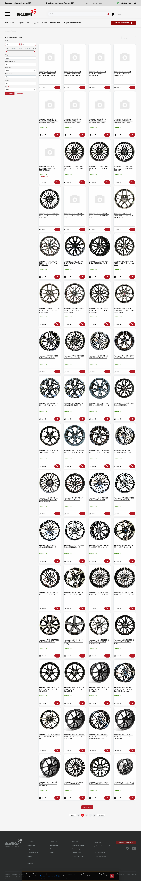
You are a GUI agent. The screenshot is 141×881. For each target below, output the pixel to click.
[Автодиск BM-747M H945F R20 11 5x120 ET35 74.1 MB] (100, 435)
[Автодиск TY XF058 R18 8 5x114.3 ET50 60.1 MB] (50, 341)
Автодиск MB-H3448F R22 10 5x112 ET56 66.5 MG (123, 451)
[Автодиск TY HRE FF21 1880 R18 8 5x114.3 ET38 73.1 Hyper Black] (50, 293)
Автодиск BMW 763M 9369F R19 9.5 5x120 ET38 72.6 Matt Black (74, 736)
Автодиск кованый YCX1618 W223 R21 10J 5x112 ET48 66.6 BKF (99, 215)
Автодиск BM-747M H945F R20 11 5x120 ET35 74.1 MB (99, 451)
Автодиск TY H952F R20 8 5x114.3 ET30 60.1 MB (73, 783)
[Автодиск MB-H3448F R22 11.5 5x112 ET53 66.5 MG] (100, 341)
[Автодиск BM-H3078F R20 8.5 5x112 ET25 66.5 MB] (75, 577)
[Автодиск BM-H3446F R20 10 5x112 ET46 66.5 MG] (75, 388)
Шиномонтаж (10, 23)
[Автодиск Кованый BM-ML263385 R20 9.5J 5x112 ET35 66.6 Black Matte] (50, 104)
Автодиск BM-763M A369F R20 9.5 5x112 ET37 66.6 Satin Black (123, 736)
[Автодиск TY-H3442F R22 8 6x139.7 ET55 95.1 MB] (75, 341)
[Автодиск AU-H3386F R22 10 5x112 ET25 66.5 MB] (50, 530)
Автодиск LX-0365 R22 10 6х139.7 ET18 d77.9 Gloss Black (73, 263)
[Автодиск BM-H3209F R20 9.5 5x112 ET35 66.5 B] (75, 483)
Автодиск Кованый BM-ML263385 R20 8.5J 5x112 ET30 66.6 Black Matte (123, 121)
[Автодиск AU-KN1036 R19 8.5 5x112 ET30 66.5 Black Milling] (75, 625)
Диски (36, 23)
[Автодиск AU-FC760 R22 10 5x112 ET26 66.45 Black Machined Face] (100, 625)
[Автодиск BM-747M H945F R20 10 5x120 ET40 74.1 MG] (75, 435)
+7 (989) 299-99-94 (128, 3)
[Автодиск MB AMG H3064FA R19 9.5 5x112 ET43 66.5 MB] (125, 577)
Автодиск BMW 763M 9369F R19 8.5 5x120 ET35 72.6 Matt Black (99, 689)
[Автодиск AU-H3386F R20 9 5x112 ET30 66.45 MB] (100, 483)
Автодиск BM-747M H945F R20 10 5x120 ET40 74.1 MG (74, 451)
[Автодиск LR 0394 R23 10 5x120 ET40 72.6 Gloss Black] (100, 767)
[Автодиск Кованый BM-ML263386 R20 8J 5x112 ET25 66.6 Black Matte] (100, 104)
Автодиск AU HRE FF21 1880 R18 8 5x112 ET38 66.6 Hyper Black (124, 215)
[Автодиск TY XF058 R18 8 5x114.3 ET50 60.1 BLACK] (100, 246)
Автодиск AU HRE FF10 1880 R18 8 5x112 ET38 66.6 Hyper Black (124, 310)
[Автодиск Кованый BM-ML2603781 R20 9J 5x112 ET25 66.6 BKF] (125, 56)
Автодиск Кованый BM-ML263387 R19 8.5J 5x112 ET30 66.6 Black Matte (48, 73)
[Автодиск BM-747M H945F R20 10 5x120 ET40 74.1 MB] (125, 341)
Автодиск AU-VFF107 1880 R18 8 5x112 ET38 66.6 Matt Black (124, 263)
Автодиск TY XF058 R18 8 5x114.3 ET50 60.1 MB (48, 357)
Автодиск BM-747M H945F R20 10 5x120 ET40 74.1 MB (124, 357)
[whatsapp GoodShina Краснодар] (133, 850)
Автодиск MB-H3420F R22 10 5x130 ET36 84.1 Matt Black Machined (48, 500)
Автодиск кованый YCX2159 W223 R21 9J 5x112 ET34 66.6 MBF (49, 215)
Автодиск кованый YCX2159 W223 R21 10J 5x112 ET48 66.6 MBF (124, 168)
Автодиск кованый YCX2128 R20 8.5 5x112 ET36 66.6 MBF (99, 168)
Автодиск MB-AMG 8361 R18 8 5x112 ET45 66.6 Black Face (49, 736)
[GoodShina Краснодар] (26, 12)
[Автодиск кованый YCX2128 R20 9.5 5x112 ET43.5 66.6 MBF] (75, 151)
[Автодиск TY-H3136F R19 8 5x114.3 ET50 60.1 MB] (75, 530)
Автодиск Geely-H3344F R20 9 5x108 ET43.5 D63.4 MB (99, 546)
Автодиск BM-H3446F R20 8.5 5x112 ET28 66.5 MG (48, 404)
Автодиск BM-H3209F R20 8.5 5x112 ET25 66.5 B (48, 594)
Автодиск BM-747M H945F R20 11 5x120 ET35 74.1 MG (99, 404)
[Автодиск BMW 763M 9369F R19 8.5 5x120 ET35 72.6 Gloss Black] (75, 672)
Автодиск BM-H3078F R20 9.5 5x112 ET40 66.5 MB (123, 546)
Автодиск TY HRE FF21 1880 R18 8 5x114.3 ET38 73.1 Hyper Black (49, 310)
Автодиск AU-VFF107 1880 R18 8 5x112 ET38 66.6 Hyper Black (74, 310)
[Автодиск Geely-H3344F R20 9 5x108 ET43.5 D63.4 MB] (100, 530)
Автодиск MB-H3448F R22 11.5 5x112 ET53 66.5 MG (98, 357)
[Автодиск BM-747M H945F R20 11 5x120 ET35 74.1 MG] (100, 388)
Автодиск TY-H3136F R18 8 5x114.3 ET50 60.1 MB (124, 499)
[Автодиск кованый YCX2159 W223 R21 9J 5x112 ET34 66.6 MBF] (50, 199)
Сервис (21, 23)
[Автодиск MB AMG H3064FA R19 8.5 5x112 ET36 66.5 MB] (100, 577)
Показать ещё (87, 807)
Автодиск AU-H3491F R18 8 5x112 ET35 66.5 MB (49, 451)
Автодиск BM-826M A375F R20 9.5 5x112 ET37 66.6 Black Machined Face (98, 736)
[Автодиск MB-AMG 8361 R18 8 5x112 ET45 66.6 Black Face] (50, 719)
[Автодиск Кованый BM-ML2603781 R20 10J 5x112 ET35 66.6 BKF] (100, 56)
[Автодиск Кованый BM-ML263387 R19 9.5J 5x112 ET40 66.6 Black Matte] (75, 56)
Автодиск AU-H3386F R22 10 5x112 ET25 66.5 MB (48, 546)
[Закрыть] (117, 873)
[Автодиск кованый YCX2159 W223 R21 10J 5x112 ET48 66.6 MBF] (125, 151)
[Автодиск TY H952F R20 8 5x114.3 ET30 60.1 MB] (75, 767)
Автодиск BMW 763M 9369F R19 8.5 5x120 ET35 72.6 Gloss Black (74, 689)
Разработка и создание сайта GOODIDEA (125, 874)
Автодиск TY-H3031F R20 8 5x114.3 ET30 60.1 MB (49, 641)
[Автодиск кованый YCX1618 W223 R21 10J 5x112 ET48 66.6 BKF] (100, 199)
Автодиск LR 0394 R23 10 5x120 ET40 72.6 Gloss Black (99, 783)
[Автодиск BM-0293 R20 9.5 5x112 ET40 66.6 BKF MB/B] (125, 767)
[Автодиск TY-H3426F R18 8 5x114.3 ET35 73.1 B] (125, 388)
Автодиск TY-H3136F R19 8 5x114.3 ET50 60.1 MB (74, 546)
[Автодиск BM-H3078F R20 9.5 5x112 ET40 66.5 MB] (125, 530)
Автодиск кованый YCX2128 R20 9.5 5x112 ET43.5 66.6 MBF (74, 168)
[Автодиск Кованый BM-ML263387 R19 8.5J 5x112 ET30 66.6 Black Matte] (50, 56)
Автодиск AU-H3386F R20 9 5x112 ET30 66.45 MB (99, 499)
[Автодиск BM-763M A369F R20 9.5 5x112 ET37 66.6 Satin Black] (125, 719)
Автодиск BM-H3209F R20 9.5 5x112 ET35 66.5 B (73, 499)
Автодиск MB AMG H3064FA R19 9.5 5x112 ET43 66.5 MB (124, 594)
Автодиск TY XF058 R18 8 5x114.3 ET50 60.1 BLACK (98, 262)
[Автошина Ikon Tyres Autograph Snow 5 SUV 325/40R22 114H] (50, 151)
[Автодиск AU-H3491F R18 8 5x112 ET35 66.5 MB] (50, 435)
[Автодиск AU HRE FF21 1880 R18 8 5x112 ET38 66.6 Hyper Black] (125, 199)
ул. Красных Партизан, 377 (22, 3)
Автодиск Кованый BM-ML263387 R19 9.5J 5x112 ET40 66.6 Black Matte (73, 73)
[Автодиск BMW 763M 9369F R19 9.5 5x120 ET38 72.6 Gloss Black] (50, 672)
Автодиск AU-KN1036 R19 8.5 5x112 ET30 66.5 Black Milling (73, 642)
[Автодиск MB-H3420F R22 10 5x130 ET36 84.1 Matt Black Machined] (50, 483)
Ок (112, 876)
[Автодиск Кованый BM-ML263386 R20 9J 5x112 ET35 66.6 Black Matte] (75, 104)
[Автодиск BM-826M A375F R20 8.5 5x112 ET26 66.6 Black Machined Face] (125, 672)
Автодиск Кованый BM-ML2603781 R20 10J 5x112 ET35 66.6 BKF (98, 73)
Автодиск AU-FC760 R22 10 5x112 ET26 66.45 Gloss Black (124, 642)
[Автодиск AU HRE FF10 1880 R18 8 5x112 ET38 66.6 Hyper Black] (125, 293)
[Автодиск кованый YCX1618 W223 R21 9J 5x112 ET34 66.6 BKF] (75, 199)
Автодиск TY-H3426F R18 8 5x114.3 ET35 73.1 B (124, 404)
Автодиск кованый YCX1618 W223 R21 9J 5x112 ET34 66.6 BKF (74, 215)
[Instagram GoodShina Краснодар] (126, 850)
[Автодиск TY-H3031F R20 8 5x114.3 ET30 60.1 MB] (50, 625)
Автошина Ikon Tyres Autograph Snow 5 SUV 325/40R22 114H (47, 168)
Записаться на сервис (122, 23)
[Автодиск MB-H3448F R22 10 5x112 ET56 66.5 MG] (125, 435)
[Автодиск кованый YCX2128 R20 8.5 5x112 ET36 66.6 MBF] (100, 151)
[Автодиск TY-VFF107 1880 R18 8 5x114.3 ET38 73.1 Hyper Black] (50, 246)
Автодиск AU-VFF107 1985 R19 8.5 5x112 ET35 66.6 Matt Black (99, 310)
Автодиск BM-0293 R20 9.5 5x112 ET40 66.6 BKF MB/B (124, 783)
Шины (29, 23)
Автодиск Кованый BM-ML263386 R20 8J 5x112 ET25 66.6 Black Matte (97, 121)
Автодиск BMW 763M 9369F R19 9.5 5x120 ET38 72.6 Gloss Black (49, 689)
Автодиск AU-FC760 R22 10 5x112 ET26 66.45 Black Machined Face (99, 642)
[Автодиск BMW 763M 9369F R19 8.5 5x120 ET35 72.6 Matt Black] (100, 672)
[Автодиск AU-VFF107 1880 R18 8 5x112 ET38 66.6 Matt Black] (125, 246)
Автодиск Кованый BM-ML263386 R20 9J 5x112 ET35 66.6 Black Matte (72, 121)
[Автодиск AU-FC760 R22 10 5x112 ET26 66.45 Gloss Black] (125, 625)
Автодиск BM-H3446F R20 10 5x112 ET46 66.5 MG (73, 404)
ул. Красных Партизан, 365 (65, 3)
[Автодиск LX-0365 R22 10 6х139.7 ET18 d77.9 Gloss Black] (75, 246)
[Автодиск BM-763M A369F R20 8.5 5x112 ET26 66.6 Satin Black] (50, 767)
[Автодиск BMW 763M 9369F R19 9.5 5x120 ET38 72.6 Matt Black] (75, 719)
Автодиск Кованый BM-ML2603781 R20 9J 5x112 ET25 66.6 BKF (123, 73)
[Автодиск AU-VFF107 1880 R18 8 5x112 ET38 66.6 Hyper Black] (75, 293)
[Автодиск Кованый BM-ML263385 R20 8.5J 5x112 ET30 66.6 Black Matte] (125, 104)
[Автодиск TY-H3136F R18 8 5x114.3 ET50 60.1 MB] (125, 483)
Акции (44, 23)
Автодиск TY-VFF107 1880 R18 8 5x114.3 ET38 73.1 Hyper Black (48, 263)
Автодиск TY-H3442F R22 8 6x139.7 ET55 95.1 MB (74, 357)
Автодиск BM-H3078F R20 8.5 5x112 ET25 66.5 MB (73, 594)
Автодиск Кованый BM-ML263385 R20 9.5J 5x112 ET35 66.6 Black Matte (48, 121)
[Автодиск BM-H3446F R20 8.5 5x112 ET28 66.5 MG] (50, 388)
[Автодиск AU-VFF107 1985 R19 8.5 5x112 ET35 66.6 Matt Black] (100, 293)
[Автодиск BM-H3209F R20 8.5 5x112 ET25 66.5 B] (50, 577)
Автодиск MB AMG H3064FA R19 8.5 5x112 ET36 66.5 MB (99, 594)
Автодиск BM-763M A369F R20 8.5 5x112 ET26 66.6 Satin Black (48, 784)
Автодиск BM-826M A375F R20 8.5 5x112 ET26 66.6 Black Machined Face (123, 689)
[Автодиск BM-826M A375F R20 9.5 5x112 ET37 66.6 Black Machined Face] (100, 719)
